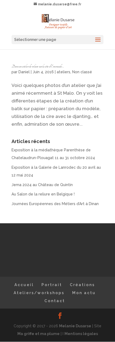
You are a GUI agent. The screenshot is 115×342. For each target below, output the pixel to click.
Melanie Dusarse (75, 326)
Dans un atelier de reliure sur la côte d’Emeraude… (37, 66)
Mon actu (84, 293)
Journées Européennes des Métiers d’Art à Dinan (55, 204)
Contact (54, 301)
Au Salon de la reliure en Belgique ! (43, 194)
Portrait (51, 285)
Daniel (24, 72)
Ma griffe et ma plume (38, 334)
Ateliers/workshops (39, 293)
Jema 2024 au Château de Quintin (42, 185)
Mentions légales (81, 334)
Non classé (82, 72)
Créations (82, 285)
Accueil (24, 285)
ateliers (63, 72)
